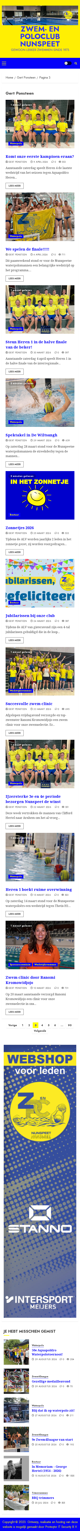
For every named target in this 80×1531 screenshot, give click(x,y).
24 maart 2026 (42, 621)
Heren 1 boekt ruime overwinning (39, 889)
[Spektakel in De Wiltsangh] (40, 402)
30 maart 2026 (42, 352)
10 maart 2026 (42, 988)
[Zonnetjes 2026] (40, 495)
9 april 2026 (40, 162)
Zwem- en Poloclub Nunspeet (40, 36)
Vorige (12, 1025)
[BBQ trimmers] (16, 1497)
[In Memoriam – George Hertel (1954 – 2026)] (16, 1468)
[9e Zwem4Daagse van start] (16, 1439)
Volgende (40, 1031)
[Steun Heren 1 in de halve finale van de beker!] (40, 309)
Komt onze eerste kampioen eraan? (40, 156)
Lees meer (15, 186)
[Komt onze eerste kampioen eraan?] (40, 124)
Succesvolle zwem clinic (29, 703)
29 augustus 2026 (46, 1359)
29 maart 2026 (42, 440)
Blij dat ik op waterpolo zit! (53, 1410)
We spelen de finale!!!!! (27, 249)
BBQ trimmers (43, 1498)
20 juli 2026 (41, 1503)
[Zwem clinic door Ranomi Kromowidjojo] (40, 945)
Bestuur (14, 514)
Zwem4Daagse (40, 1376)
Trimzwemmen (40, 1493)
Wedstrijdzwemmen (21, 690)
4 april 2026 (40, 254)
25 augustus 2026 (46, 1444)
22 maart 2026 (42, 807)
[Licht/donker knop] (68, 63)
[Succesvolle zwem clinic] (40, 671)
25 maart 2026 (42, 533)
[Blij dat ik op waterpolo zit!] (16, 1410)
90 (70, 1025)
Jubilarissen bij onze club (30, 615)
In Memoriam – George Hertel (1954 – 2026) (49, 1469)
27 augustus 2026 (46, 1415)
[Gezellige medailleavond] (16, 1381)
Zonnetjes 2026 (20, 527)
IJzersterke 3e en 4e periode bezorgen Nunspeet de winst (33, 799)
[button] (4, 63)
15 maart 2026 (42, 895)
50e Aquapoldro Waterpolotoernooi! (47, 1352)
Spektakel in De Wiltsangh (31, 435)
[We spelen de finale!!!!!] (40, 217)
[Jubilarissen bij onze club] (40, 583)
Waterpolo (16, 143)
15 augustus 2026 (46, 1475)
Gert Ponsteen (18, 162)
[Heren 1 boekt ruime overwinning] (40, 857)
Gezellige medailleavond (51, 1381)
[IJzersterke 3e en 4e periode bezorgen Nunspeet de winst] (40, 764)
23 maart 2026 (42, 709)
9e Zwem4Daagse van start (52, 1440)
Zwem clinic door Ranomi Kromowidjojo (30, 980)
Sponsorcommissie (20, 964)
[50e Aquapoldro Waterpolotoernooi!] (16, 1352)
